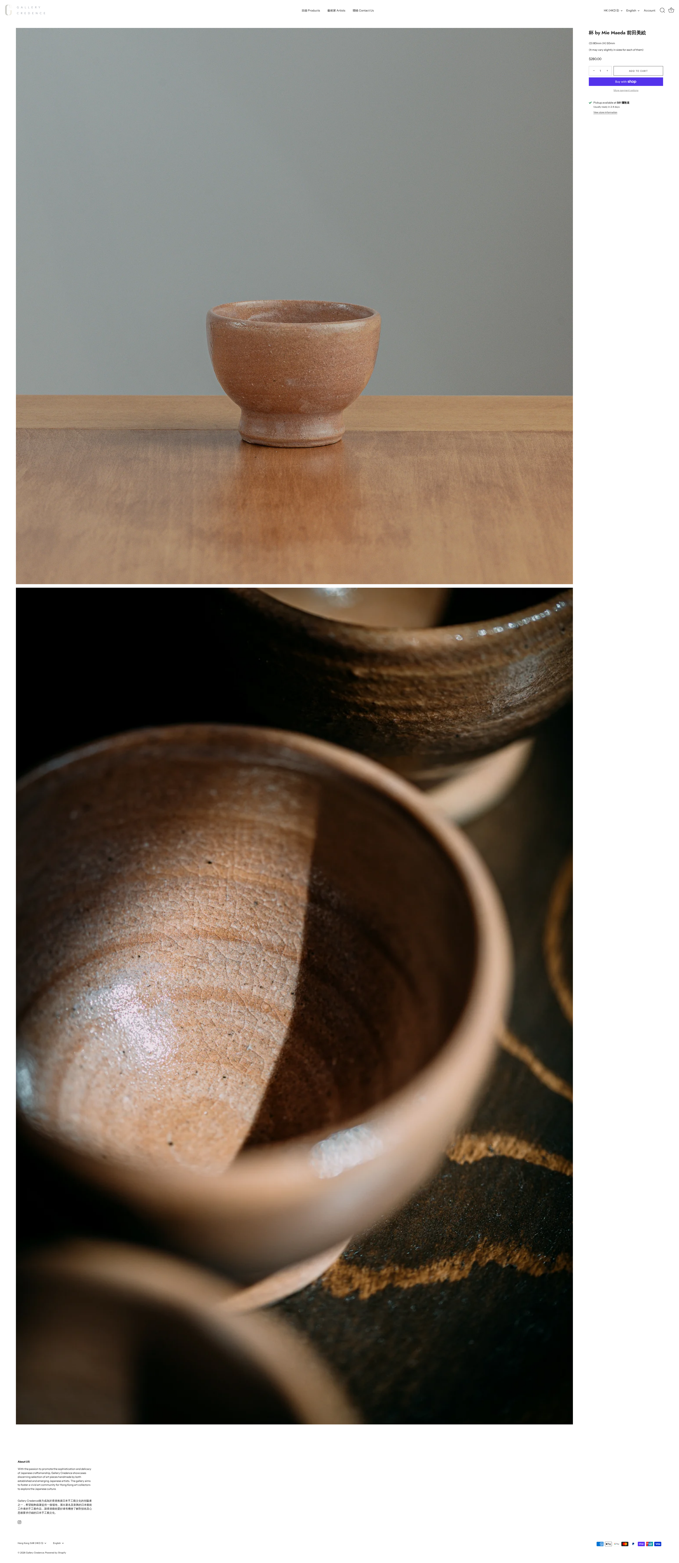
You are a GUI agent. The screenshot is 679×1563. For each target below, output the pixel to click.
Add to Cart (638, 70)
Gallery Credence (35, 1552)
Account (649, 10)
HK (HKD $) (611, 10)
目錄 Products (311, 10)
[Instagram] (19, 1522)
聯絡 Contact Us (363, 10)
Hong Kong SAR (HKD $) (30, 1543)
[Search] (662, 10)
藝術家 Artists (336, 10)
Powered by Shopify (55, 1552)
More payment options (626, 90)
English (631, 10)
